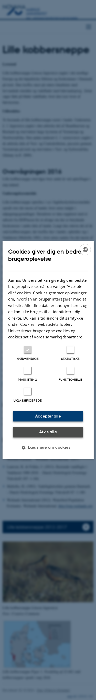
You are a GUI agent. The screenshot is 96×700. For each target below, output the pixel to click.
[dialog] (47, 350)
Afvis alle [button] (48, 431)
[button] (48, 448)
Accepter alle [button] (48, 416)
